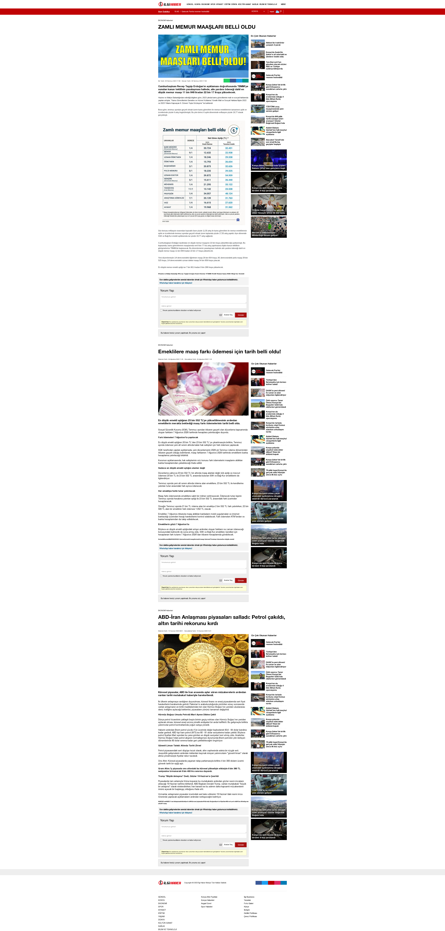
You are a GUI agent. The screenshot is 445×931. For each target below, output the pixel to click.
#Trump (164, 803)
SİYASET (219, 4)
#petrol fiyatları (220, 801)
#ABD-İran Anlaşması (173, 801)
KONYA (197, 4)
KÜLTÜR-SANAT (244, 4)
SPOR (213, 4)
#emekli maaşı (189, 539)
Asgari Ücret (206, 903)
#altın (182, 801)
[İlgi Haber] (169, 7)
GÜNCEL (190, 4)
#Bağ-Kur (234, 274)
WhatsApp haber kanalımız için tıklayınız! (175, 283)
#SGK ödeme (179, 539)
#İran (164, 801)
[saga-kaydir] (172, 12)
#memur (202, 274)
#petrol (187, 801)
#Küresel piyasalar (196, 801)
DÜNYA (234, 4)
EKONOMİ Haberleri (165, 20)
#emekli (241, 274)
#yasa (224, 274)
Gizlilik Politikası (250, 913)
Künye (246, 907)
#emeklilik (167, 539)
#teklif (214, 274)
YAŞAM (161, 916)
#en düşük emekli (228, 539)
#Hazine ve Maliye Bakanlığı (167, 274)
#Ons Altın (240, 801)
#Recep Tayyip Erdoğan (186, 274)
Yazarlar (247, 900)
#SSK (229, 274)
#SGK (173, 539)
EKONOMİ (205, 4)
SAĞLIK (255, 4)
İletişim (247, 910)
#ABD (160, 801)
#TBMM (208, 274)
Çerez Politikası (250, 916)
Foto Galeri (248, 903)
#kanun (219, 274)
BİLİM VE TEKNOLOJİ (268, 4)
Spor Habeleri (206, 907)
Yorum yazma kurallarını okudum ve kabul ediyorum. (182, 310)
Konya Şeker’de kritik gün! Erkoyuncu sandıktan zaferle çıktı (203, 11)
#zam (197, 274)
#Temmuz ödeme (216, 539)
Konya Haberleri (207, 900)
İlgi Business (249, 897)
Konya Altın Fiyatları (209, 897)
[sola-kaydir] (171, 12)
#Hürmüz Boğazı (209, 801)
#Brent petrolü (231, 801)
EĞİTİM (227, 4)
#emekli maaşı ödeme (202, 539)
